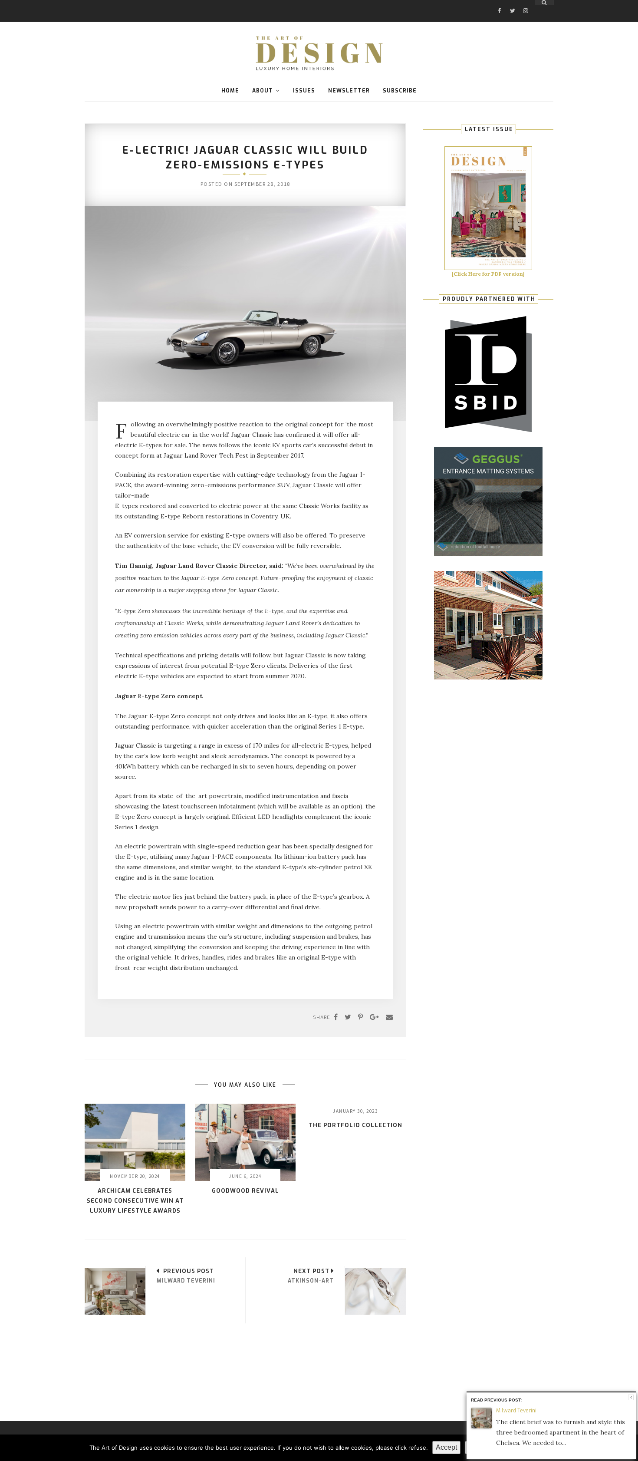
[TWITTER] (513, 3)
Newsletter (349, 90)
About (262, 90)
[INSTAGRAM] (526, 3)
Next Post (311, 1271)
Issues (304, 90)
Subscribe (400, 90)
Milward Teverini (516, 1410)
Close (631, 1397)
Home (230, 90)
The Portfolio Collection (355, 1125)
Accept (446, 1447)
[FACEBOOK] (500, 3)
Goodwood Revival (245, 1190)
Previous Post (188, 1271)
